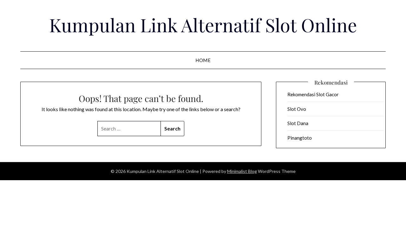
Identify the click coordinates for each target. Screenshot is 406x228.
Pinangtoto (299, 138)
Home (203, 60)
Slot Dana (297, 123)
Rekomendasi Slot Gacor (313, 94)
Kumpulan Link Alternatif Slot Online (203, 24)
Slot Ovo (296, 109)
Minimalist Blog (242, 171)
